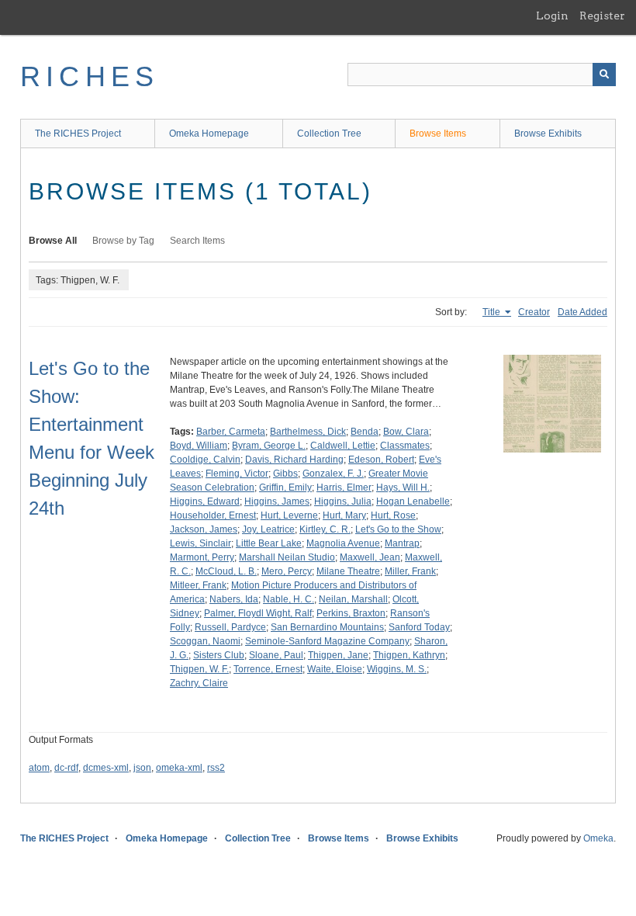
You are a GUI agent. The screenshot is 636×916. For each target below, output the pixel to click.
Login (552, 15)
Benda (364, 431)
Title (492, 312)
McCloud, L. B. (226, 571)
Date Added (582, 312)
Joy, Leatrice (268, 529)
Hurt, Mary (344, 515)
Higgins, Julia (343, 501)
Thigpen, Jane (338, 655)
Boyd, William (198, 445)
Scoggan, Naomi (205, 641)
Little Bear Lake (269, 543)
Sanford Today (419, 627)
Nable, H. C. (288, 599)
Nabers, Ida (233, 599)
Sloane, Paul (276, 655)
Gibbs (285, 473)
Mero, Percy (286, 571)
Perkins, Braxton (350, 613)
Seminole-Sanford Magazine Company (327, 641)
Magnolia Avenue (343, 543)
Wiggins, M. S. (397, 669)
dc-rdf (66, 767)
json (142, 767)
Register (602, 15)
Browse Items (438, 133)
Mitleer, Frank (198, 585)
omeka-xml (179, 767)
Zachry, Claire (199, 683)
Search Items (197, 240)
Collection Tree (329, 133)
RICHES (89, 76)
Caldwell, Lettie (342, 445)
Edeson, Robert (381, 459)
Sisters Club (218, 655)
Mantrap (402, 543)
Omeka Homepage (209, 133)
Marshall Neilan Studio (287, 557)
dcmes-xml (106, 767)
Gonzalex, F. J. (333, 473)
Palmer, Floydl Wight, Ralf (258, 613)
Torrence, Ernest (267, 669)
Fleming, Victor (237, 473)
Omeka (598, 838)
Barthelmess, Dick (308, 431)
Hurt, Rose (393, 515)
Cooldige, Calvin (205, 459)
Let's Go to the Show (398, 529)
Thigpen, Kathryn (409, 655)
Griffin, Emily (285, 487)
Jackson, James (203, 529)
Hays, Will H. (403, 487)
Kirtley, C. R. (325, 529)
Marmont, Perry (202, 557)
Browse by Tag (123, 240)
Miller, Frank (410, 571)
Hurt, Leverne (289, 515)
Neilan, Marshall (353, 599)
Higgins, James (276, 501)
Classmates (405, 445)
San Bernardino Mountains (327, 627)
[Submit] (604, 74)
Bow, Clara (406, 431)
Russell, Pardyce (230, 627)
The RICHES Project (78, 133)
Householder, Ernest (213, 515)
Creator (534, 312)
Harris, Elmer (344, 487)
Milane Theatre (348, 571)
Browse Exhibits (548, 133)
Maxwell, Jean (370, 557)
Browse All (53, 240)
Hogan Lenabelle (413, 501)
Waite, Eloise (334, 669)
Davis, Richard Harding (294, 459)
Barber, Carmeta (230, 431)
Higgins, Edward (205, 501)
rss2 (216, 767)
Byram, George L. (269, 445)
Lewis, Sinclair (200, 543)
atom (39, 767)
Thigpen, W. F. (199, 669)
